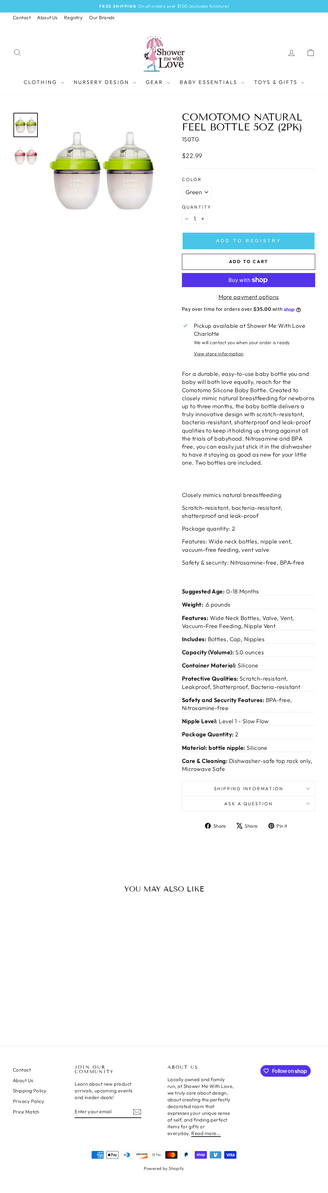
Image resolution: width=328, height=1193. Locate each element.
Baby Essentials (210, 82)
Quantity (196, 207)
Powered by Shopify (164, 1168)
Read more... (205, 1133)
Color (192, 179)
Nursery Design (102, 82)
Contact (22, 17)
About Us (47, 17)
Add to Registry (248, 240)
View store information (219, 354)
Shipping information (248, 788)
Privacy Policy (28, 1101)
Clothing (41, 82)
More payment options (248, 297)
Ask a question (248, 804)
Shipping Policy (30, 1091)
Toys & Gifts (277, 82)
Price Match (26, 1112)
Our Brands (102, 17)
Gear (155, 82)
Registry (73, 17)
